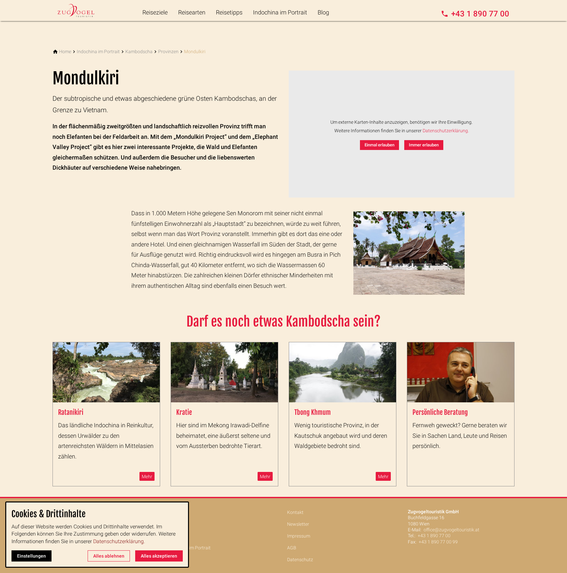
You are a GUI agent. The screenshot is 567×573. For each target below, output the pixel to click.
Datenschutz (300, 559)
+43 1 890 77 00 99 (438, 541)
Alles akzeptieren (159, 556)
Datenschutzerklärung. (446, 131)
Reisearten (191, 12)
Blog (323, 12)
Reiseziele (155, 12)
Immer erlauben (424, 144)
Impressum (298, 536)
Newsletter (298, 524)
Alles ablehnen (108, 556)
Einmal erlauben (379, 144)
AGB (291, 547)
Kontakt (295, 512)
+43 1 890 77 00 (434, 535)
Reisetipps (229, 12)
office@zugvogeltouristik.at (451, 529)
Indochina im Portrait (280, 12)
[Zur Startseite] (84, 10)
